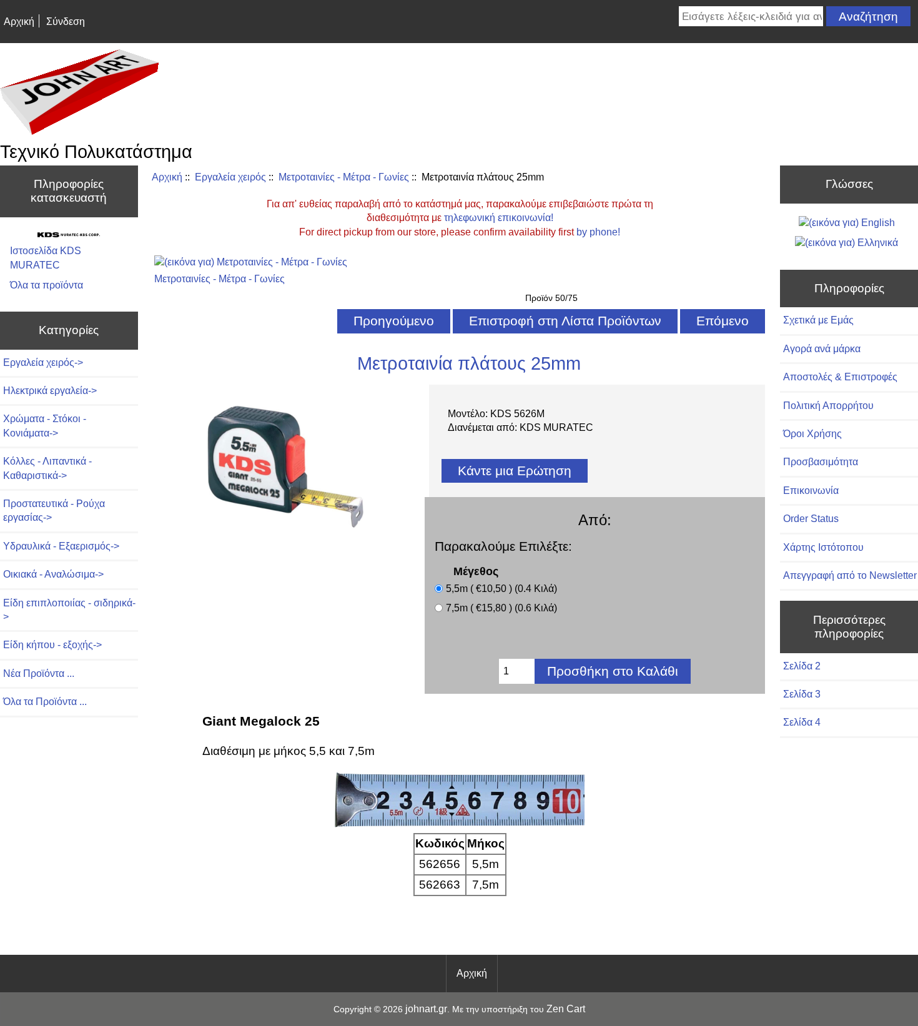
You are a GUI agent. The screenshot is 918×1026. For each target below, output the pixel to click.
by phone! (598, 232)
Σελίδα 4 (802, 722)
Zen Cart (565, 1009)
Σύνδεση (65, 21)
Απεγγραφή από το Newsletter (850, 575)
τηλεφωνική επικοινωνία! (498, 217)
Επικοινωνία (811, 490)
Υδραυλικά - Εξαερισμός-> (61, 546)
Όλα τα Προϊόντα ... (45, 701)
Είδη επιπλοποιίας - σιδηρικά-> (69, 610)
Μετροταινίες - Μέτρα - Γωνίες (344, 177)
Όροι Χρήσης (812, 433)
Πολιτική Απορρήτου (828, 405)
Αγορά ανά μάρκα (822, 348)
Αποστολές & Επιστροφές (840, 377)
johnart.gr (426, 1009)
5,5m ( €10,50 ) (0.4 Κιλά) (501, 588)
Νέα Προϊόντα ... (38, 673)
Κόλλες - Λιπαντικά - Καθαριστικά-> (47, 468)
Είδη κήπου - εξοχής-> (52, 644)
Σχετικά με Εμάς (818, 320)
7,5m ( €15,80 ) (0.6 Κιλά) (501, 608)
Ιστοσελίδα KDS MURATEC (45, 257)
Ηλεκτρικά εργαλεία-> (50, 390)
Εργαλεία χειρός (230, 177)
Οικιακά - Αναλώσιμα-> (53, 574)
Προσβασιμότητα (820, 461)
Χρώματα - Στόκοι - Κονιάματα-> (44, 425)
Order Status (811, 518)
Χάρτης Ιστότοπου (823, 547)
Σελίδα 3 (802, 694)
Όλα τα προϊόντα (46, 285)
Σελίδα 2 (802, 666)
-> (43, 362)
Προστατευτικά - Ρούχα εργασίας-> (54, 510)
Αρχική (19, 21)
